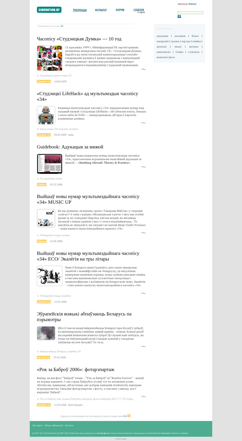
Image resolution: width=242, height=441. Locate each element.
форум (120, 11)
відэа (43, 129)
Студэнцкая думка (50, 75)
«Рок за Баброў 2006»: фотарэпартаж (75, 369)
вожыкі (43, 351)
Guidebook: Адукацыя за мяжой (70, 146)
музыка (66, 235)
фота (172, 57)
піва (59, 398)
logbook (138, 11)
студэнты (63, 129)
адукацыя (49, 178)
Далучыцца (183, 4)
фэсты (96, 398)
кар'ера (186, 41)
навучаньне (164, 51)
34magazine (46, 235)
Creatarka (184, 433)
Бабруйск (76, 398)
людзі (177, 46)
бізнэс (195, 36)
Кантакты (69, 425)
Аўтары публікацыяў (54, 425)
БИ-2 (114, 398)
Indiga (129, 398)
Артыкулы (43, 357)
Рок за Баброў (48, 398)
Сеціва (179, 51)
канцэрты (87, 398)
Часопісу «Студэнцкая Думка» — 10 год (79, 38)
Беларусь (62, 351)
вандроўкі (163, 41)
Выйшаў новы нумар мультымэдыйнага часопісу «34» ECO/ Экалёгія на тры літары (88, 256)
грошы (175, 41)
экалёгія (66, 295)
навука (52, 351)
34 (62, 26)
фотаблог (101, 11)
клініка (197, 41)
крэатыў (73, 129)
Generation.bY (154, 433)
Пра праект (37, 425)
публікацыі (80, 11)
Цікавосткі (44, 81)
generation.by (51, 10)
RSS (125, 416)
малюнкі (162, 57)
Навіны (41, 184)
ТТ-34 (122, 398)
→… (143, 69)
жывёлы (72, 351)
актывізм (180, 36)
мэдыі (64, 75)
